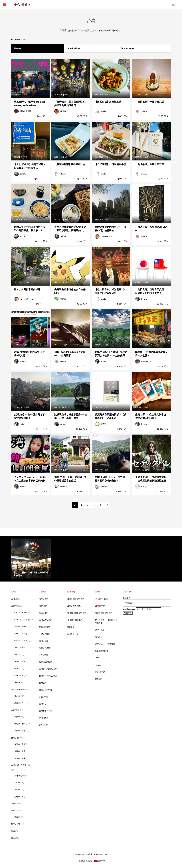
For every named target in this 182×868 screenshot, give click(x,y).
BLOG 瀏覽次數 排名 (75, 599)
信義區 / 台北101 (21, 640)
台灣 (13, 599)
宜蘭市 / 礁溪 (19, 751)
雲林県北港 (19, 776)
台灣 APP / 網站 (45, 620)
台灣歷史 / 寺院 (45, 711)
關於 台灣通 (100, 672)
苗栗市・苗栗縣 (20, 731)
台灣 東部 (15, 738)
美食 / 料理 (43, 655)
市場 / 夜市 (43, 641)
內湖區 (17, 668)
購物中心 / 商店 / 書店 (48, 676)
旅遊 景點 (43, 606)
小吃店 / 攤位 (44, 634)
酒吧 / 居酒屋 (44, 648)
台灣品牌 (42, 683)
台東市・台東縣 (20, 758)
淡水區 (17, 696)
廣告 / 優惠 (43, 599)
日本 (13, 838)
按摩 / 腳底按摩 (45, 662)
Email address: (129, 609)
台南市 (14, 803)
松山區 (17, 654)
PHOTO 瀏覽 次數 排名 (76, 613)
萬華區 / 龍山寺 (20, 634)
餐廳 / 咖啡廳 (44, 627)
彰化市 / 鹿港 (19, 797)
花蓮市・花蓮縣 (20, 744)
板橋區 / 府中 (19, 703)
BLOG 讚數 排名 (74, 606)
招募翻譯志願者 (101, 651)
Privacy (98, 665)
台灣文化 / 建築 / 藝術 (48, 669)
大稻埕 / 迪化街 (20, 626)
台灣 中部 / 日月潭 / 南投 (21, 765)
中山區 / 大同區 (20, 613)
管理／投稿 (99, 630)
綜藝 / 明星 (43, 697)
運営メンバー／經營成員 (105, 644)
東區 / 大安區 (19, 648)
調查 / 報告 (43, 725)
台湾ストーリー (73, 634)
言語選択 (126, 598)
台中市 (17, 782)
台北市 (14, 606)
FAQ (97, 658)
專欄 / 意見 (43, 718)
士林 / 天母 (18, 675)
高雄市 (14, 810)
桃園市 (17, 717)
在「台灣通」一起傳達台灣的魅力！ (106, 621)
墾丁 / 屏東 (15, 824)
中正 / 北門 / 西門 (21, 619)
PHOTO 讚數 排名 (74, 620)
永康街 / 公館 (19, 661)
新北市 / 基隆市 (17, 689)
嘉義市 (17, 789)
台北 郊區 (15, 710)
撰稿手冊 (98, 637)
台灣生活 (42, 704)
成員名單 (70, 627)
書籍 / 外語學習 (45, 690)
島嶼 (13, 831)
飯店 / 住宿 (43, 613)
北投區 (17, 682)
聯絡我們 (98, 679)
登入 (174, 4)
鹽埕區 (17, 817)
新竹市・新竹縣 (20, 724)
